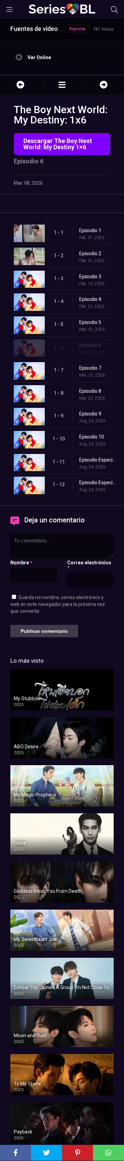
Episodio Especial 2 (98, 482)
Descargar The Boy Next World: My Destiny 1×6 (57, 144)
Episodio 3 (90, 276)
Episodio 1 (90, 230)
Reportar (77, 28)
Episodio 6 (90, 345)
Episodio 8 (90, 391)
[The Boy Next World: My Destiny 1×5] (20, 85)
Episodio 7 (90, 368)
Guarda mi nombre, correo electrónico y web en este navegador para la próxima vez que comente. (57, 604)
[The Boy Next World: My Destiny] (61, 85)
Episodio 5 (90, 322)
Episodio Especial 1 (98, 460)
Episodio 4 (90, 299)
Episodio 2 (90, 253)
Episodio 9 (90, 413)
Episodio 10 (91, 437)
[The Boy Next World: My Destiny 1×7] (103, 85)
